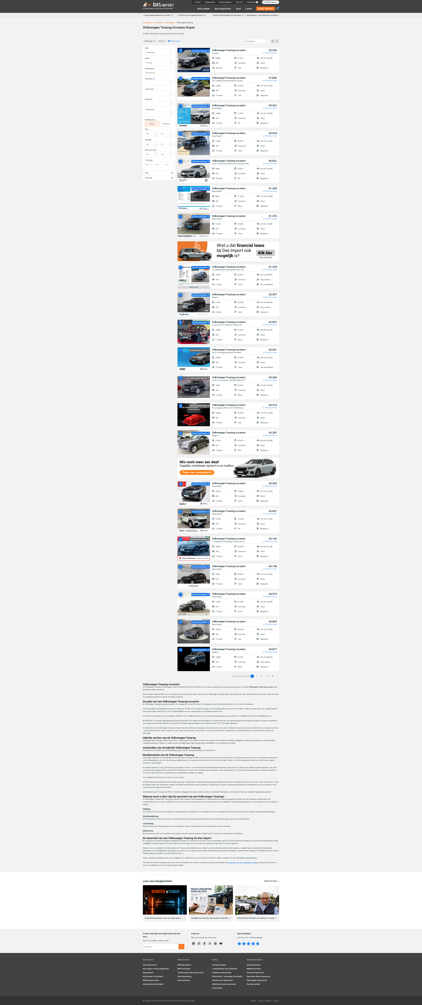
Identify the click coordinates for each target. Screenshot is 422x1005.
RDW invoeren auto (151, 980)
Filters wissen (175, 41)
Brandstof (149, 99)
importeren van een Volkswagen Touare (242, 863)
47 (268, 676)
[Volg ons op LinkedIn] (193, 943)
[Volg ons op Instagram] (199, 943)
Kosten (198, 2)
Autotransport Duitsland (153, 984)
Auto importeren (223, 8)
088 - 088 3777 (266, 9)
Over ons (239, 2)
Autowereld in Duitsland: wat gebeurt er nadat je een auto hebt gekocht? (266, 918)
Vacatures (252, 2)
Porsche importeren (255, 972)
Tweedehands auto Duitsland (224, 969)
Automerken (217, 988)
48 (273, 676)
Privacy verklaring (265, 1001)
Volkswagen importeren (257, 980)
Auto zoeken (203, 8)
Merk (147, 48)
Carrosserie (149, 89)
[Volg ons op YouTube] (221, 943)
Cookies (276, 1001)
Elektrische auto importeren (224, 984)
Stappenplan (210, 2)
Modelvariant (149, 69)
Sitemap (253, 1001)
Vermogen (149, 160)
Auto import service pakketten (156, 969)
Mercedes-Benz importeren (258, 976)
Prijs (146, 129)
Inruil (238, 8)
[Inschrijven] (181, 946)
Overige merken (253, 984)
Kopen (152, 124)
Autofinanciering (184, 976)
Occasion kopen (219, 965)
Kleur (147, 173)
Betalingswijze (150, 120)
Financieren (166, 124)
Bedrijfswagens (225, 2)
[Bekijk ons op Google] (215, 943)
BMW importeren (254, 969)
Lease (249, 8)
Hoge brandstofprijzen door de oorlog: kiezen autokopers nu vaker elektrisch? (176, 918)
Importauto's (148, 972)
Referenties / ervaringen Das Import (227, 976)
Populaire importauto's (221, 972)
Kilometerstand (150, 150)
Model (147, 58)
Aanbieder (148, 79)
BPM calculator (183, 969)
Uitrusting (148, 178)
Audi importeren (253, 965)
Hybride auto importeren (222, 980)
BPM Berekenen (271, 2)
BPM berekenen (184, 965)
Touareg (161, 41)
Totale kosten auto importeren (190, 972)
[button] (145, 903)
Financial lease (183, 980)
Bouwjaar (148, 140)
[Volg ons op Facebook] (204, 943)
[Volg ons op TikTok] (210, 943)
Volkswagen (148, 41)
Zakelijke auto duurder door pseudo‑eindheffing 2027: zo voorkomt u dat (220, 918)
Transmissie (149, 109)
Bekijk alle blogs (270, 881)
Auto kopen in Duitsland (153, 976)
